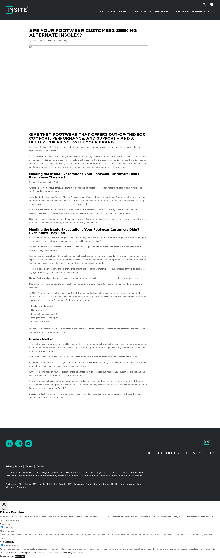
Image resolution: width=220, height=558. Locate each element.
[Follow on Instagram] (19, 443)
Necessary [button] (5, 523)
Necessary (8, 527)
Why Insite (105, 11)
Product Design (61, 40)
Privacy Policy (14, 466)
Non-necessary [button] (7, 541)
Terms (29, 466)
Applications (141, 11)
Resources (162, 11)
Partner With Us (202, 11)
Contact (41, 466)
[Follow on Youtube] (28, 443)
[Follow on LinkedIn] (9, 443)
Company (180, 11)
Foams (122, 11)
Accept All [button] (20, 556)
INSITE (35, 40)
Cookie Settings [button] (7, 556)
